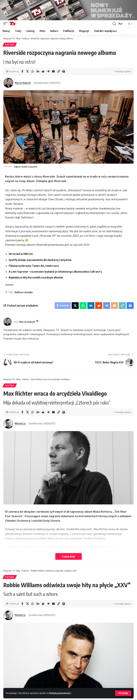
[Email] (53, 71)
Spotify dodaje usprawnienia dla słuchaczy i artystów (40, 260)
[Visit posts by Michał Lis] (8, 424)
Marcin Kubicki (23, 82)
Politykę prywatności (60, 693)
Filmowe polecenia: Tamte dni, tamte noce (34, 265)
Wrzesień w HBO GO (21, 254)
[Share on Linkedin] (37, 71)
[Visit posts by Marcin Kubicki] (8, 83)
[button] (123, 693)
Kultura (9, 45)
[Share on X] (27, 71)
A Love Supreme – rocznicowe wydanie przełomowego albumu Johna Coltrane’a (55, 271)
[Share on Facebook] (22, 71)
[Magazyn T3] (12, 23)
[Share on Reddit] (43, 71)
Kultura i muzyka (24, 292)
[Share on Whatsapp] (32, 71)
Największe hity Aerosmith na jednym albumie (36, 277)
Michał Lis (20, 423)
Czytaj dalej (68, 556)
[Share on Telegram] (48, 71)
